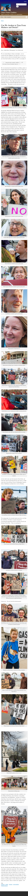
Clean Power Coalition (9, 12)
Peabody (3, 884)
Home (2, 20)
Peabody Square (4, 885)
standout (10, 884)
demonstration (16, 884)
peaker (6, 884)
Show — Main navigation (6, 17)
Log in (25, 1)
